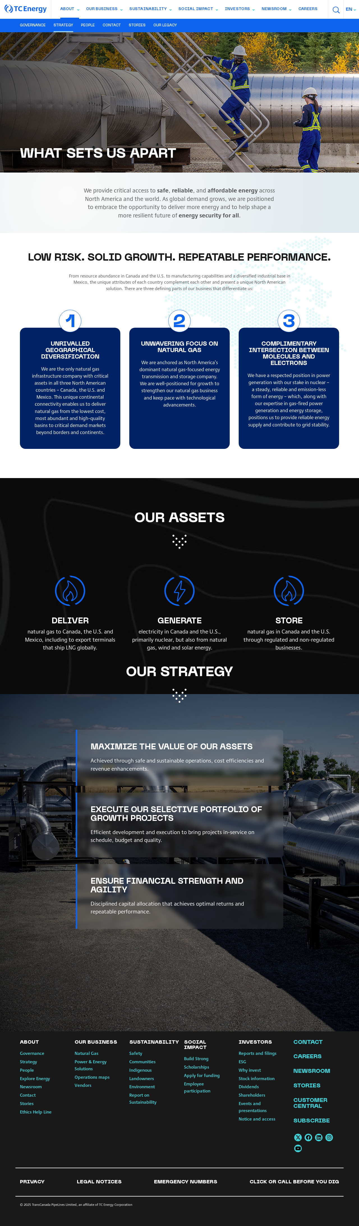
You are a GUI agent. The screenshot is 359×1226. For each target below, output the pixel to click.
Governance (33, 25)
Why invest (250, 1069)
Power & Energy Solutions (91, 1065)
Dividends (249, 1086)
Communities (142, 1061)
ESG (242, 1061)
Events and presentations (253, 1107)
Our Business (104, 10)
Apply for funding (202, 1075)
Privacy (32, 1182)
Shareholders (252, 1094)
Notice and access (257, 1118)
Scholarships (196, 1066)
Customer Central (310, 1104)
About (69, 10)
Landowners (141, 1078)
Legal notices (99, 1182)
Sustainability (150, 10)
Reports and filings (258, 1053)
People (88, 25)
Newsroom (276, 10)
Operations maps (92, 1076)
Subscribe (311, 1121)
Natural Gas (86, 1053)
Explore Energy (35, 1078)
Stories (137, 25)
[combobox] (351, 9)
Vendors (83, 1085)
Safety (135, 1053)
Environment (142, 1086)
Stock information (257, 1078)
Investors (240, 10)
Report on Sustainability (143, 1098)
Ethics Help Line (36, 1111)
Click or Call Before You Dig (294, 1182)
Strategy (63, 25)
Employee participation (197, 1087)
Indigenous (140, 1069)
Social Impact (198, 10)
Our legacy (165, 25)
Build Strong (196, 1058)
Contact (112, 25)
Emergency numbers (185, 1182)
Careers (307, 9)
